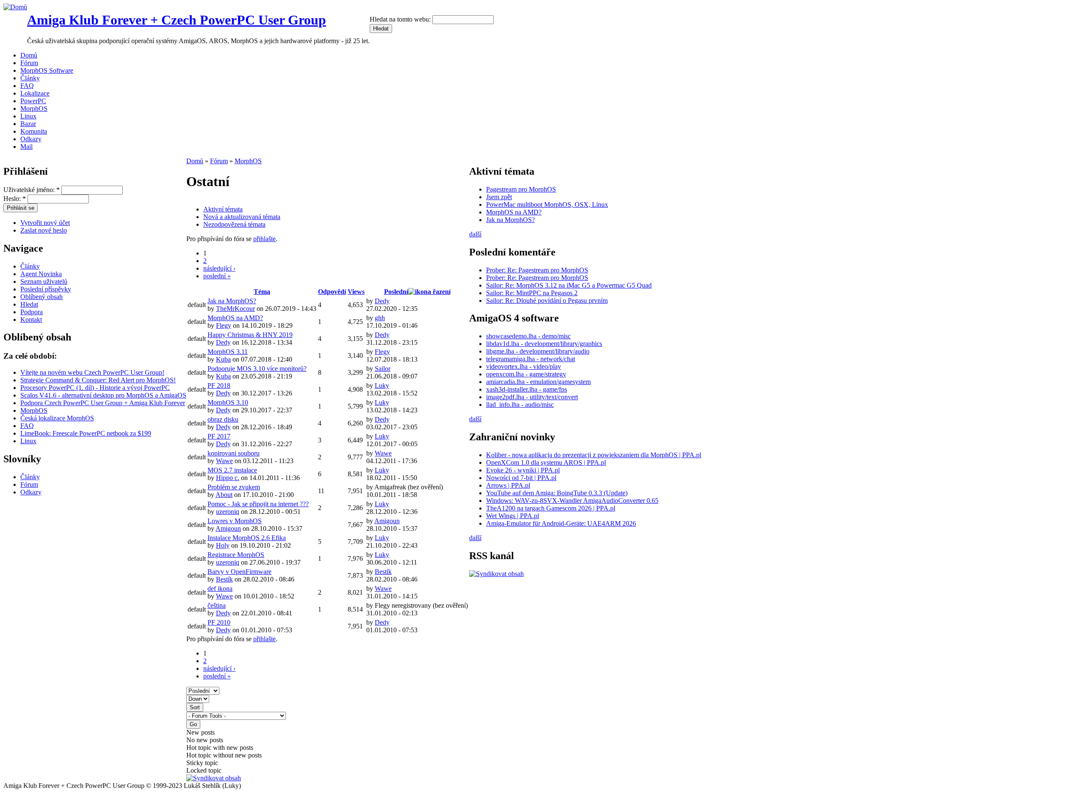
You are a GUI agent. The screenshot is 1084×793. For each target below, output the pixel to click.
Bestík (224, 579)
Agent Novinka (41, 273)
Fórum (29, 62)
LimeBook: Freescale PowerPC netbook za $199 (85, 433)
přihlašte (264, 238)
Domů (28, 55)
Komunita (33, 131)
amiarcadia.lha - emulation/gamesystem (538, 381)
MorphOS (33, 108)
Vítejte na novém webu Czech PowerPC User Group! (92, 372)
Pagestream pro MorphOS (521, 189)
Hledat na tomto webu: (401, 19)
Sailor (382, 368)
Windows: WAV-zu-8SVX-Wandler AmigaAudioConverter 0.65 (572, 500)
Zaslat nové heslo (43, 230)
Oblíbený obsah (41, 296)
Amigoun (228, 528)
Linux (28, 116)
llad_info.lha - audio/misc (520, 404)
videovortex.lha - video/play (523, 366)
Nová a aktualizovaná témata (241, 216)
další (475, 234)
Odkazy (30, 139)
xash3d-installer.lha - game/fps (526, 389)
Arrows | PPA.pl (508, 485)
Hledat (29, 304)
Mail (26, 146)
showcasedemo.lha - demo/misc (528, 336)
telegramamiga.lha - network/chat (530, 358)
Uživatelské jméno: (31, 189)
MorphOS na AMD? (514, 212)
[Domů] (15, 7)
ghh (380, 317)
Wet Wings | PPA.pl (512, 515)
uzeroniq (227, 511)
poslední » (217, 276)
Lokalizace (35, 93)
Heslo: (14, 198)
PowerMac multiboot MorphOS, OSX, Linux (547, 204)
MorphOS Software (46, 70)
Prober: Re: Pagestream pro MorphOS (537, 270)
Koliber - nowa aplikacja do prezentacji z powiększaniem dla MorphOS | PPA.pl (593, 454)
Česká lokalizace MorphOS (57, 418)
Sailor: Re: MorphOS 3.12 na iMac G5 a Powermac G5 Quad (569, 285)
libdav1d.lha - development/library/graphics (544, 343)
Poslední (396, 291)
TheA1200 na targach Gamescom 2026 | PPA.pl (550, 508)
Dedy (382, 301)
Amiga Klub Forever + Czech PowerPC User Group (176, 19)
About (224, 494)
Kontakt (31, 319)
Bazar (28, 123)
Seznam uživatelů (43, 281)
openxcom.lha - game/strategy (526, 374)
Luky (382, 385)
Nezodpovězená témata (234, 224)
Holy (223, 545)
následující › (219, 268)
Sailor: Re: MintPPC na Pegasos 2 (532, 292)
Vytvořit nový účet (45, 222)
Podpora (31, 312)
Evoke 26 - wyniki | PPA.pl (523, 470)
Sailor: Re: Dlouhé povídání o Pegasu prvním (547, 300)
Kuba (223, 359)
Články (30, 78)
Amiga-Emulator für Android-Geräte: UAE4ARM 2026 (561, 523)
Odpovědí (332, 291)
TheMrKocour (235, 308)
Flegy (223, 325)
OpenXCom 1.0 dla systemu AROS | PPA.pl (546, 462)
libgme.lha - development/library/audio (537, 351)
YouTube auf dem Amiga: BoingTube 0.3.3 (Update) (557, 493)
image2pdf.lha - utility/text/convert (532, 397)
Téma (262, 291)
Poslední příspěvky (45, 289)
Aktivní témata (223, 209)
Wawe (224, 460)
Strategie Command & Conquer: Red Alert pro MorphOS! (98, 380)
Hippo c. (227, 477)
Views (356, 291)
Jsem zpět (499, 196)
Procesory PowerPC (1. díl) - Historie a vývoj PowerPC (95, 387)
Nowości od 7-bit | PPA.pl (521, 477)
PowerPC (33, 100)
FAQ (27, 85)
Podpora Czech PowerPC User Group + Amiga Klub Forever (102, 402)
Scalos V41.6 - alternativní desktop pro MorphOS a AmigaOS (103, 395)
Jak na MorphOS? (510, 219)
